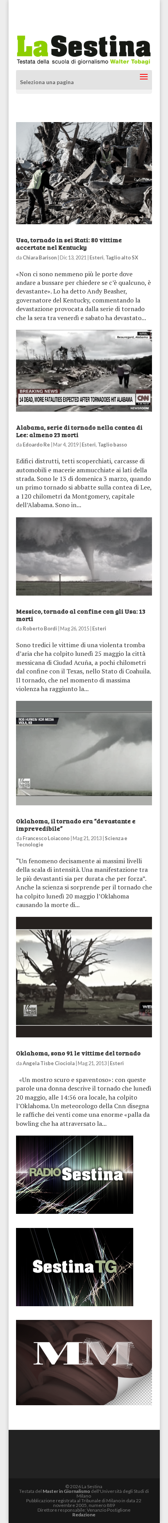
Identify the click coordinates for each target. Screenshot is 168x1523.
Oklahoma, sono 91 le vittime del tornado (78, 1053)
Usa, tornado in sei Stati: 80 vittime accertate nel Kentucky (69, 243)
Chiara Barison (40, 257)
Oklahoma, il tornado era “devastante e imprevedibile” (76, 824)
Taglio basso (112, 444)
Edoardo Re (36, 444)
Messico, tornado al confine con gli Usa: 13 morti (80, 615)
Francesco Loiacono (46, 838)
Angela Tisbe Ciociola (49, 1063)
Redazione (83, 1515)
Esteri (96, 257)
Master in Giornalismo (66, 1491)
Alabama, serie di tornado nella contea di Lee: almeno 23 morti (79, 431)
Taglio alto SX (121, 257)
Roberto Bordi (40, 628)
